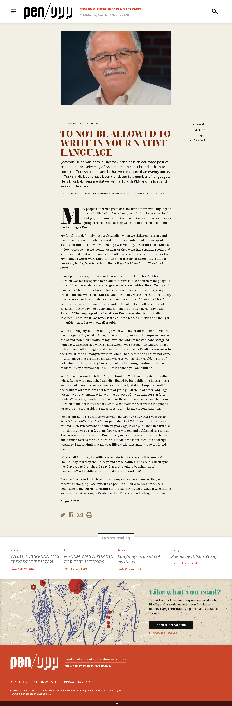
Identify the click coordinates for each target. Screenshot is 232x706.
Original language (197, 137)
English (199, 123)
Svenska (199, 130)
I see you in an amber (71, 123)
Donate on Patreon (171, 625)
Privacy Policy (77, 682)
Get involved (46, 682)
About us (18, 682)
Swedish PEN (43, 693)
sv (205, 11)
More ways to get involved (163, 632)
